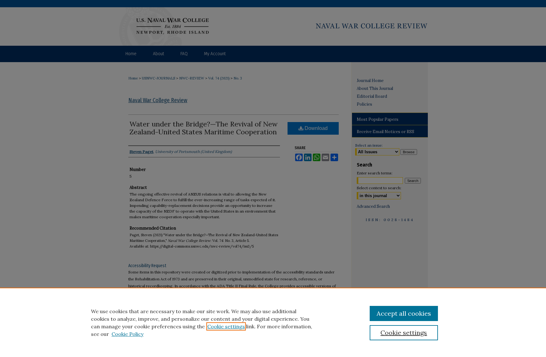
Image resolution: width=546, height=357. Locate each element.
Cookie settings (226, 326)
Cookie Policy (127, 334)
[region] (273, 322)
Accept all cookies (404, 313)
